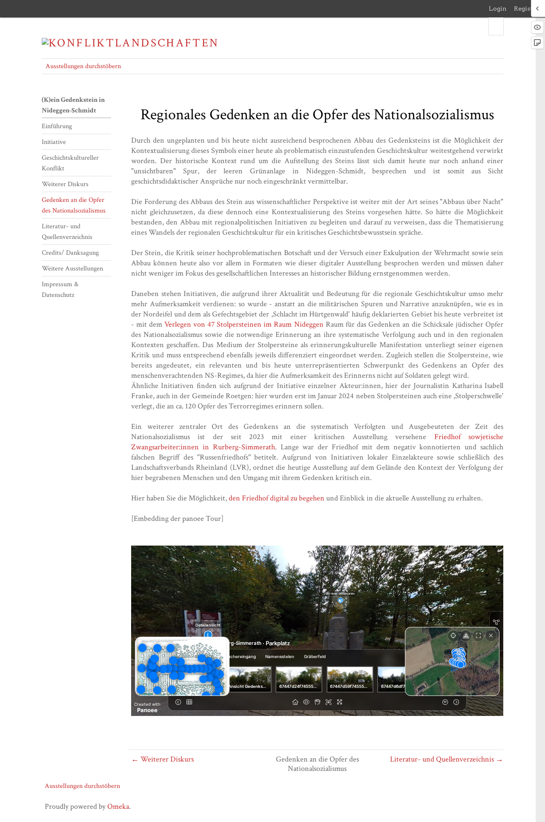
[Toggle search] (496, 26)
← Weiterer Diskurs (162, 759)
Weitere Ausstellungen (72, 268)
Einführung (57, 126)
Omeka (118, 806)
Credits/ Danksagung (70, 252)
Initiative (54, 142)
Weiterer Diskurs (65, 184)
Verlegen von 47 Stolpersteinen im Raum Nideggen (243, 324)
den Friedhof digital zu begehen (276, 498)
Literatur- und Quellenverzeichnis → (446, 759)
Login (498, 8)
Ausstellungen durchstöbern (83, 66)
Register (526, 8)
